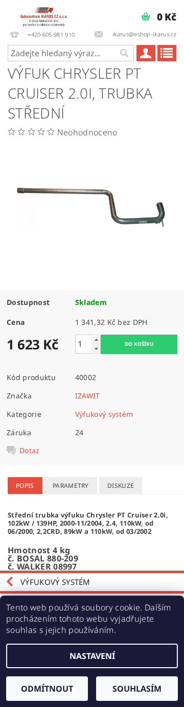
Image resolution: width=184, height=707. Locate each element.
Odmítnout (47, 688)
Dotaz (29, 450)
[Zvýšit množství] (96, 339)
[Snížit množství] (96, 349)
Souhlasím (137, 688)
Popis (25, 485)
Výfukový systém (104, 414)
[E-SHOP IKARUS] (46, 13)
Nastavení (92, 656)
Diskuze (120, 485)
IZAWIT (87, 395)
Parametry (71, 485)
